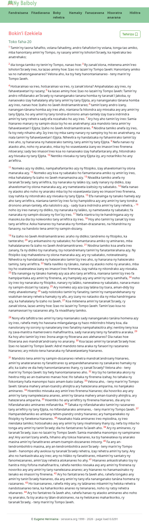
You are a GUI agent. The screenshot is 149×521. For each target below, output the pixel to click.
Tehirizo (128, 34)
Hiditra (135, 13)
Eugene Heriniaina (46, 519)
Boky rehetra (59, 15)
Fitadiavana (40, 13)
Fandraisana (18, 13)
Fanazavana (94, 13)
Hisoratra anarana (114, 15)
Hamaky (75, 13)
